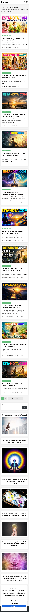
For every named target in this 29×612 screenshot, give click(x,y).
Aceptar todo (14, 606)
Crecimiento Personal (7, 35)
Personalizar (14, 600)
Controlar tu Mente (10, 578)
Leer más (24, 44)
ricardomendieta (7, 47)
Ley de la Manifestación (18, 440)
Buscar (3, 404)
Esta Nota (5, 2)
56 (13, 398)
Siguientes (18, 398)
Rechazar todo (14, 603)
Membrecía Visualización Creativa (15, 515)
